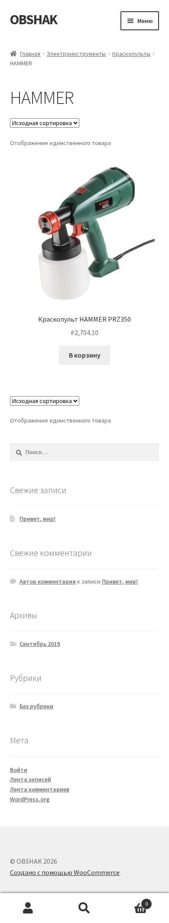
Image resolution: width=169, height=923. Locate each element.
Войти (18, 770)
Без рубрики (36, 706)
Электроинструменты (76, 54)
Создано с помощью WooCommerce (65, 872)
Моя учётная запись (28, 908)
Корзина (130, 900)
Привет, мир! (37, 519)
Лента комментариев (39, 789)
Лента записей (30, 779)
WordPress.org (29, 799)
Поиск (84, 908)
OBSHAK (33, 19)
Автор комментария (48, 581)
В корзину (85, 355)
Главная (30, 54)
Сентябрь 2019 (40, 644)
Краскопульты (131, 54)
